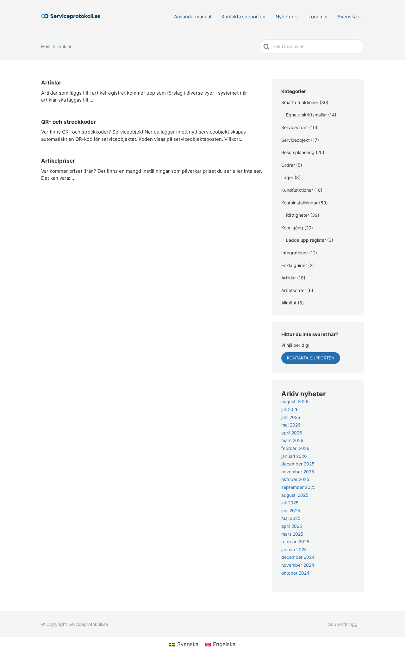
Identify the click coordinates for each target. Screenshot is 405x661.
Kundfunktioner (297, 190)
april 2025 (291, 526)
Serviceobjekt (295, 140)
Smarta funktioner (299, 102)
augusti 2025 (294, 495)
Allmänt (288, 302)
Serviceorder (294, 127)
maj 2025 (291, 518)
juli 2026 (290, 409)
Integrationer (294, 252)
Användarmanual (192, 17)
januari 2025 (294, 549)
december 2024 (298, 557)
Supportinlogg (343, 624)
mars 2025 (292, 534)
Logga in (317, 17)
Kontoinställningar (299, 202)
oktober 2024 (295, 573)
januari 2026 (294, 456)
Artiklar (288, 277)
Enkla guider (294, 265)
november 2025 (297, 471)
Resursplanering (298, 152)
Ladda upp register (306, 240)
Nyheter (285, 17)
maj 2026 (291, 424)
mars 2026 (292, 440)
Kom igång (292, 227)
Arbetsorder (293, 290)
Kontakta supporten (243, 17)
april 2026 (291, 432)
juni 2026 (290, 417)
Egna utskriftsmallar (306, 114)
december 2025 (298, 463)
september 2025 (298, 487)
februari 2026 (295, 448)
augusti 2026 (294, 401)
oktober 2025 (295, 479)
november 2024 (297, 565)
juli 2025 (290, 502)
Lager (287, 177)
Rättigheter (297, 215)
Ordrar (288, 165)
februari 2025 (295, 541)
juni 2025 (290, 510)
